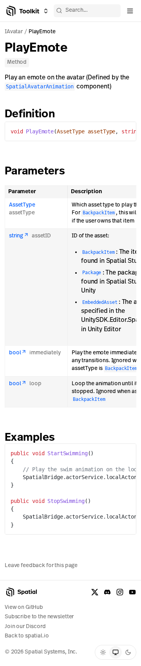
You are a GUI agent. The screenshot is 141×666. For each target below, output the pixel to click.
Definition (30, 114)
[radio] (103, 652)
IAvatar (14, 32)
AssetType (22, 205)
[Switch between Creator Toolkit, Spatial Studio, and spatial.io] (46, 11)
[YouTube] (132, 592)
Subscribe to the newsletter (39, 617)
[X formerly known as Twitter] (95, 592)
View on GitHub (24, 607)
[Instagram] (120, 592)
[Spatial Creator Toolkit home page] (22, 11)
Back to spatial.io (27, 636)
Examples (30, 438)
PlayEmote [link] (42, 32)
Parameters (35, 171)
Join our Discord (25, 627)
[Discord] (107, 592)
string (16, 236)
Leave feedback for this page (41, 566)
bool (15, 353)
